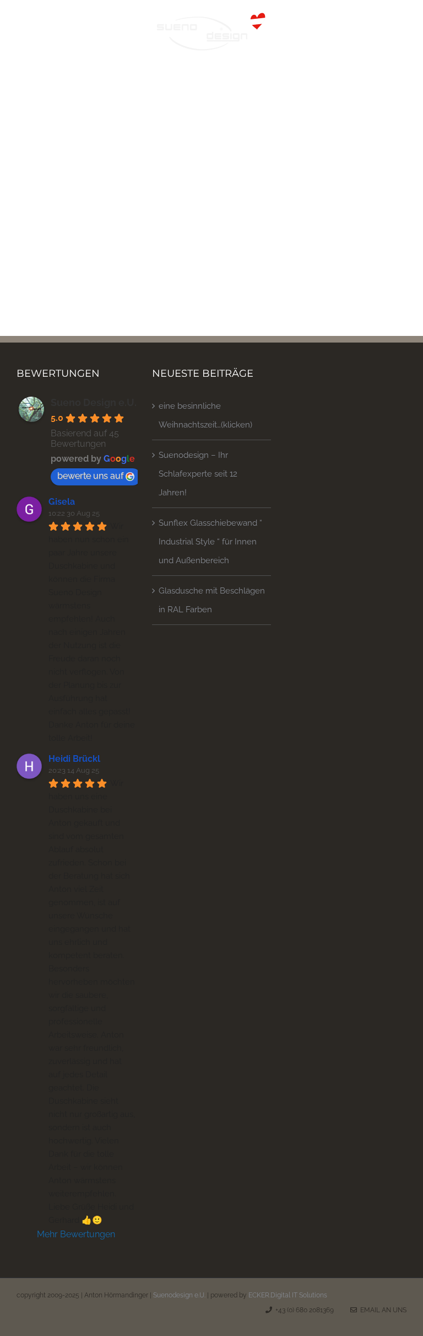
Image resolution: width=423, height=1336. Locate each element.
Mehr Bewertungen (76, 1234)
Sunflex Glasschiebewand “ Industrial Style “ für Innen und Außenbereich (210, 541)
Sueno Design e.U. (94, 402)
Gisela (61, 501)
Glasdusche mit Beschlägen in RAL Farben (212, 600)
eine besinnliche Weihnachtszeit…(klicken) (205, 415)
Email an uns (381, 1310)
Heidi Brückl (74, 758)
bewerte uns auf (90, 476)
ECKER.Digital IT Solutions (287, 1295)
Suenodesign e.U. (179, 1295)
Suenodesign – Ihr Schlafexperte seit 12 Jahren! (198, 474)
